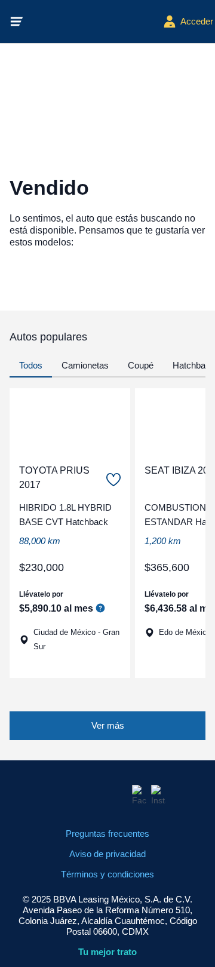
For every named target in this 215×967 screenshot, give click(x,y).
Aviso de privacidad (107, 854)
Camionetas (85, 365)
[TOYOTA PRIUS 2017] (70, 421)
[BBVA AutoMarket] (93, 21)
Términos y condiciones (107, 874)
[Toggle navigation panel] (17, 21)
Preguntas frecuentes (107, 833)
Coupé (140, 365)
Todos (30, 365)
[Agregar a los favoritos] (113, 479)
